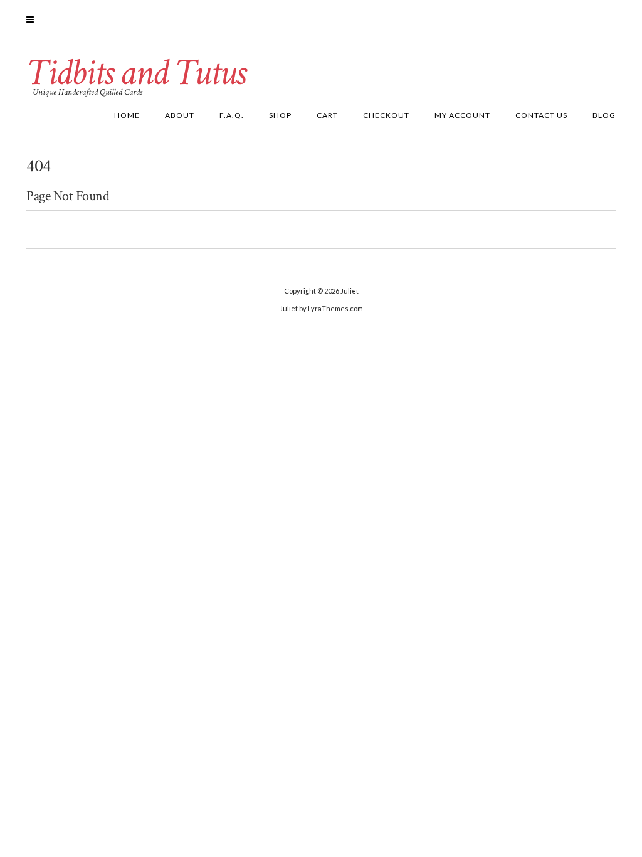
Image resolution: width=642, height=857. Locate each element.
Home (127, 115)
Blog (604, 115)
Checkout (386, 115)
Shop (280, 115)
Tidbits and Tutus (135, 72)
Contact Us (541, 115)
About (179, 115)
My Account (462, 115)
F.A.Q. (231, 115)
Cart (327, 115)
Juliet (349, 291)
